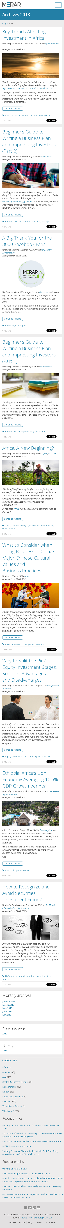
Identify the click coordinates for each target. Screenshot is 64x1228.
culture (24, 644)
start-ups (45, 221)
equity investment (13, 756)
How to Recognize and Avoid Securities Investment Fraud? (26, 893)
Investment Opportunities (31, 115)
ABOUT (12, 1222)
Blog (4, 23)
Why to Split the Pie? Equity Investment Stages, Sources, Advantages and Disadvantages (29, 670)
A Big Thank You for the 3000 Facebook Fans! (27, 241)
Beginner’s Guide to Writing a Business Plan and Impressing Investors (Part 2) (29, 141)
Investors (55, 43)
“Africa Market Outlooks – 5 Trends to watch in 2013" (28, 88)
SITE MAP (50, 1222)
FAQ (30, 1222)
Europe (5, 1091)
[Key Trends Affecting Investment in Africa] (30, 65)
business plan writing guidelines (17, 201)
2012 (4, 1033)
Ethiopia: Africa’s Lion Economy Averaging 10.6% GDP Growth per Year (30, 779)
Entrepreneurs (47, 156)
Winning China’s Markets (14, 1168)
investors (39, 644)
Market (47, 115)
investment (25, 870)
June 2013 (7, 1011)
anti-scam (25, 976)
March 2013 (8, 1004)
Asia (27, 576)
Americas (7, 1072)
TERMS (39, 1222)
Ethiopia (15, 870)
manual (37, 221)
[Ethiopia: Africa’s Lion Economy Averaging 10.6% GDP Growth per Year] (30, 813)
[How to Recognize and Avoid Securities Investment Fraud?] (30, 927)
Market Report (9, 528)
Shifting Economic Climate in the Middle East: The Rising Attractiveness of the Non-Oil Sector (30, 1153)
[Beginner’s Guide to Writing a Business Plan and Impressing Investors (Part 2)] (30, 175)
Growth (14, 115)
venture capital (44, 756)
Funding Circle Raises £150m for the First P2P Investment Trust (31, 1127)
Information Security (11, 908)
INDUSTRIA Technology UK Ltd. (36, 1217)
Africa (47, 43)
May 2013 (7, 1008)
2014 (4, 1050)
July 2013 (6, 1014)
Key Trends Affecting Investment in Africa (24, 34)
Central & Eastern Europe (15, 1081)
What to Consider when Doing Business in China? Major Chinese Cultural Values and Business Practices (28, 558)
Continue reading (12, 108)
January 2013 (8, 1001)
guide (35, 431)
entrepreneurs (26, 221)
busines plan (11, 431)
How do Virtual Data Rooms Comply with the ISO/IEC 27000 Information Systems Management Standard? (32, 1180)
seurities (6, 979)
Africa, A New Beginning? (28, 448)
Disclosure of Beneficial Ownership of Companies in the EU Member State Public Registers (32, 1135)
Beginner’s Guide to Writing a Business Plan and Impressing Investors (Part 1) (29, 351)
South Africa (46, 830)
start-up (42, 431)
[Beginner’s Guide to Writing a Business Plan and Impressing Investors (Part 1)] (30, 386)
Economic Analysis (19, 525)
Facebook (43, 292)
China (8, 644)
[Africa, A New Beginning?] (30, 472)
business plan (11, 221)
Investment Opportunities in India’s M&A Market (26, 1173)
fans (17, 325)
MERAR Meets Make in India (16, 1146)
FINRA (8, 976)
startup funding (30, 756)
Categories (9, 1060)
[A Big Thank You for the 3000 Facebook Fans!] (30, 273)
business (15, 644)
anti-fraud (16, 976)
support (23, 325)
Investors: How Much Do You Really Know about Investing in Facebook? (32, 1188)
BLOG (22, 1222)
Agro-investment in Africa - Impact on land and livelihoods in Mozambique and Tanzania (32, 1196)
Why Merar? (46, 249)
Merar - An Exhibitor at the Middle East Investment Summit (32, 1141)
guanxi (31, 644)
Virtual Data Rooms (12, 1106)
